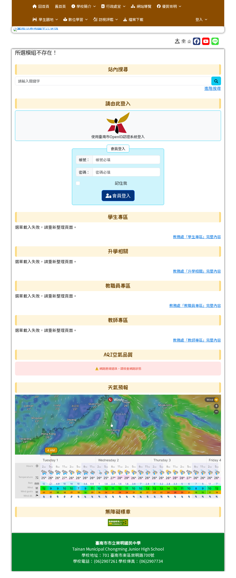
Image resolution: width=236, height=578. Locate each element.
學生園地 (46, 19)
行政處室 (113, 6)
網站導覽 (144, 6)
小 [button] (189, 41)
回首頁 (43, 6)
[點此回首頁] (118, 29)
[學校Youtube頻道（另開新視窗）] (205, 41)
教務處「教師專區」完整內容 (197, 340)
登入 (199, 19)
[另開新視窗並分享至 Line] (215, 41)
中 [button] (184, 41)
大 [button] (177, 40)
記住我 (121, 183)
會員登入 (121, 195)
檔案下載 (136, 19)
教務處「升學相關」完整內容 (197, 271)
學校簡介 (84, 6)
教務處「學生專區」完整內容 (197, 236)
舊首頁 (60, 6)
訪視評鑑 (106, 19)
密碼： (84, 172)
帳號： (84, 159)
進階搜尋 (212, 88)
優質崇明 (169, 6)
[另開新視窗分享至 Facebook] (196, 41)
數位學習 (75, 19)
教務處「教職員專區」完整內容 (195, 305)
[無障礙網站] (118, 522)
